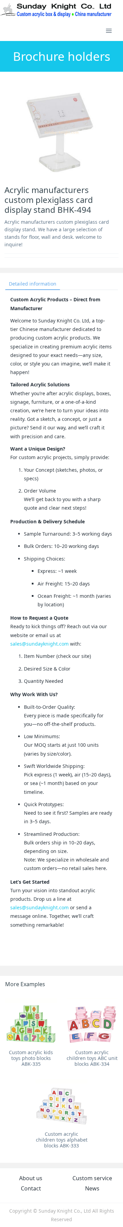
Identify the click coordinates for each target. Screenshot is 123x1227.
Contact (31, 1188)
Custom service (92, 1178)
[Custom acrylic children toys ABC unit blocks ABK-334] (92, 1021)
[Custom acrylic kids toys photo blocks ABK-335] (31, 1021)
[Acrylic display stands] (56, 10)
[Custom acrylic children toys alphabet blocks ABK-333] (61, 1102)
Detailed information (32, 283)
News (92, 1188)
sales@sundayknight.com (39, 643)
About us (30, 1178)
